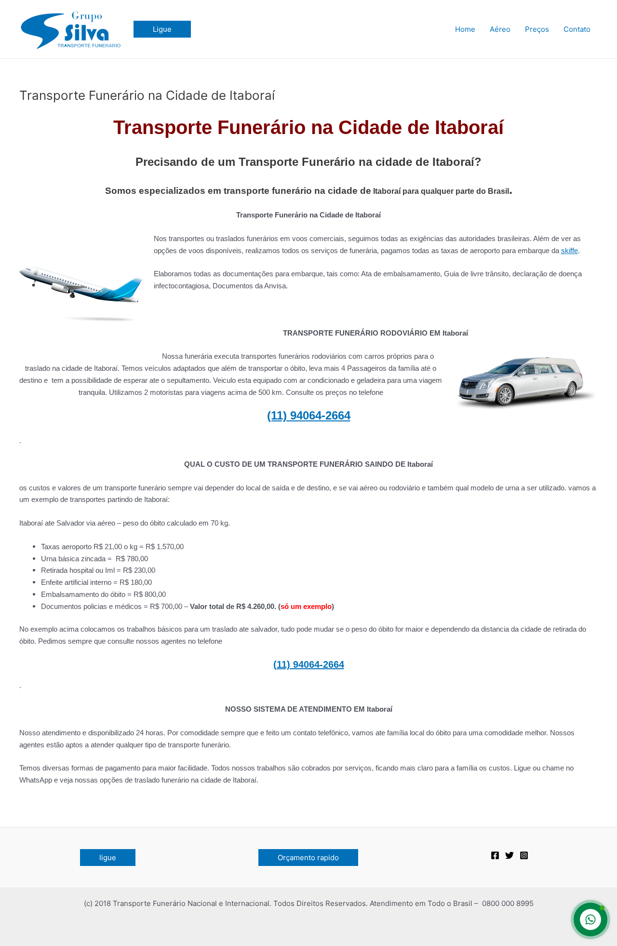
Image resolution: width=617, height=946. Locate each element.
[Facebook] (495, 855)
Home (465, 29)
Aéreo (500, 29)
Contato (576, 29)
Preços (537, 29)
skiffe (569, 250)
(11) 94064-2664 (308, 415)
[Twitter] (509, 855)
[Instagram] (524, 855)
